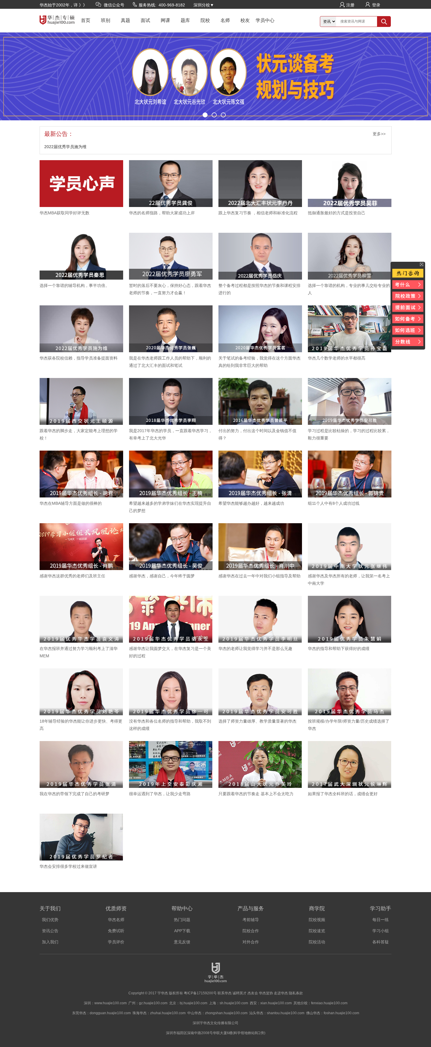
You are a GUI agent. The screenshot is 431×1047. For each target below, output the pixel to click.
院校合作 (250, 930)
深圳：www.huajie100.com (105, 1003)
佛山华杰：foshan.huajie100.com (332, 1013)
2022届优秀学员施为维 (65, 146)
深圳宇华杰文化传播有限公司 (215, 1023)
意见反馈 (182, 942)
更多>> (379, 133)
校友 (245, 20)
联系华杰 (225, 993)
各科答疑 (380, 942)
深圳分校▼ (204, 5)
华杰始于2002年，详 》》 (63, 5)
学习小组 (380, 930)
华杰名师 (116, 919)
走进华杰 (281, 993)
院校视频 (317, 919)
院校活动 (317, 942)
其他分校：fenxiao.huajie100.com (320, 1003)
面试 (145, 20)
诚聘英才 (240, 993)
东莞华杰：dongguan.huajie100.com (101, 1013)
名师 (225, 20)
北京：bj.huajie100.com (188, 1003)
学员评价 (116, 942)
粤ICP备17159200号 (200, 993)
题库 (185, 20)
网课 (165, 20)
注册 (350, 5)
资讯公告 (50, 930)
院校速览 (317, 930)
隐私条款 (296, 993)
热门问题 (182, 919)
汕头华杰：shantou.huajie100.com (276, 1013)
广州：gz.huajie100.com (147, 1003)
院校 (205, 20)
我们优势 (50, 919)
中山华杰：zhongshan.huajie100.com (217, 1013)
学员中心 (265, 20)
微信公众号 (114, 5)
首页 (85, 20)
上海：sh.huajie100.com (228, 1003)
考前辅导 (250, 919)
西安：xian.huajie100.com (271, 1003)
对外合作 (250, 942)
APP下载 (182, 930)
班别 (105, 20)
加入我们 (50, 942)
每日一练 (380, 919)
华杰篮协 (266, 993)
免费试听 (116, 930)
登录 (376, 5)
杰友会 (252, 993)
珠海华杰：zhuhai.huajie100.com (159, 1013)
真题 (125, 20)
